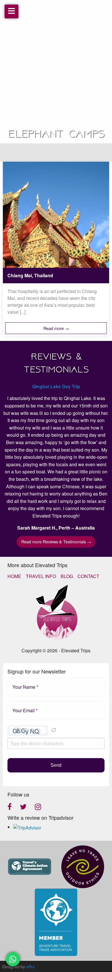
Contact (88, 576)
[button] (53, 730)
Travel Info (41, 576)
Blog (67, 576)
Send (56, 765)
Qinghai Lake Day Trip (56, 386)
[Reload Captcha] (53, 730)
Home (14, 576)
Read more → (56, 328)
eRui (30, 966)
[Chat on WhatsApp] (13, 959)
